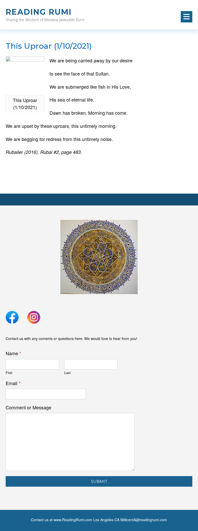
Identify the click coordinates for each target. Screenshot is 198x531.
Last (67, 373)
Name (13, 353)
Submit (99, 481)
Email (13, 383)
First (9, 373)
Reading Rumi (39, 12)
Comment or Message (28, 407)
